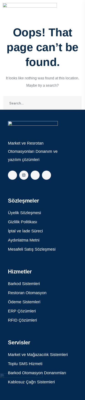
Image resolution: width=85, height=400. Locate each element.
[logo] (33, 126)
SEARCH (75, 103)
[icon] (12, 175)
